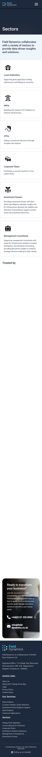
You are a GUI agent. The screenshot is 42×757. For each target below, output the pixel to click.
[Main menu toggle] (36, 4)
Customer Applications (11, 713)
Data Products (7, 710)
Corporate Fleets (8, 728)
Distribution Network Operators (14, 731)
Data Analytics (8, 702)
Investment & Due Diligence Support (16, 708)
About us (5, 681)
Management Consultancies (13, 734)
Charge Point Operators (11, 723)
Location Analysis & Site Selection (15, 705)
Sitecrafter (21, 749)
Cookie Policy (7, 692)
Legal (4, 687)
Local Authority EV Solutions (13, 726)
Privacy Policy (7, 690)
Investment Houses (10, 737)
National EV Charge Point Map (14, 684)
